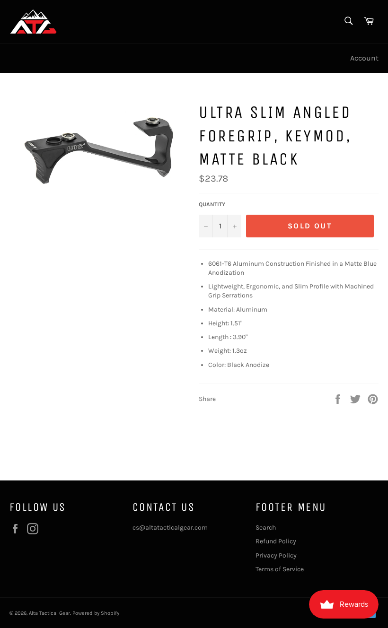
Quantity (212, 204)
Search (266, 527)
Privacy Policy (276, 555)
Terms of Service (280, 569)
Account (364, 57)
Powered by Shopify (95, 613)
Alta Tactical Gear (49, 613)
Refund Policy (276, 541)
